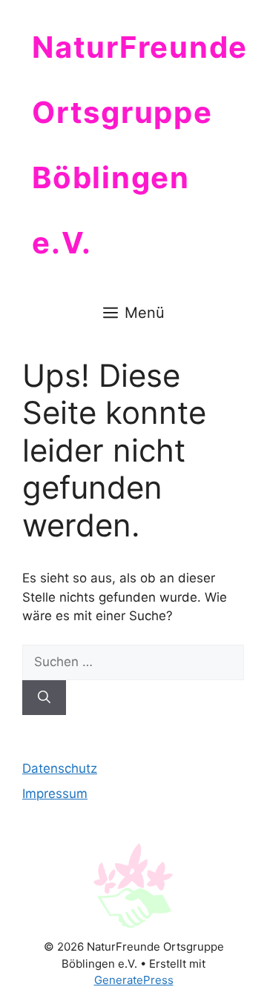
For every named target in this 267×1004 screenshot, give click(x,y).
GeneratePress (134, 980)
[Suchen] (44, 698)
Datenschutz (59, 768)
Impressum (55, 793)
